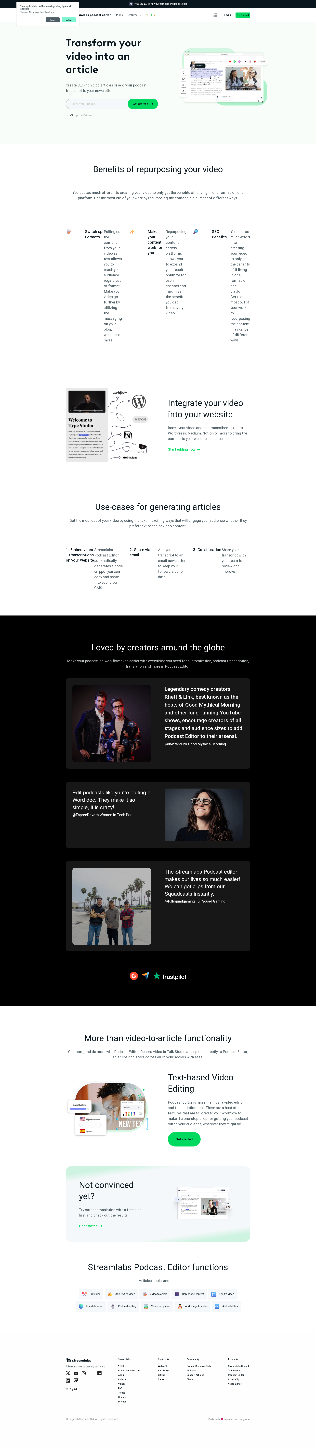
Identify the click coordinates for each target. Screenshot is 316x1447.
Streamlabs (124, 1359)
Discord (191, 1379)
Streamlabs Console (239, 1366)
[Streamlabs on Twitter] (68, 1373)
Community (193, 1359)
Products (233, 1359)
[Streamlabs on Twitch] (76, 1380)
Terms (121, 1392)
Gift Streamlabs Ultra (129, 1370)
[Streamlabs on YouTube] (76, 1373)
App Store (163, 1370)
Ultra (123, 1366)
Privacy (122, 1401)
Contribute (163, 1359)
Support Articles (195, 1375)
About (121, 1375)
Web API (162, 1366)
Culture (122, 1379)
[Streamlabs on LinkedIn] (68, 1380)
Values (122, 1384)
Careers (162, 1379)
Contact (122, 1397)
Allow (69, 20)
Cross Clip (233, 1379)
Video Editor (235, 1384)
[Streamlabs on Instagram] (84, 1373)
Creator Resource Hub (199, 1366)
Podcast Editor (236, 1375)
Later (52, 20)
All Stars (191, 1370)
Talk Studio (234, 1370)
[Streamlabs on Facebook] (100, 1373)
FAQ (120, 1388)
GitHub (161, 1375)
